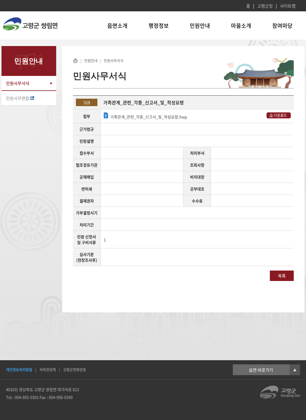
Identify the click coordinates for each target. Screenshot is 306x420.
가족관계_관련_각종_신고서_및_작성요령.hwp (148, 117)
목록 (282, 276)
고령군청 (265, 6)
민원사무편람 (17, 98)
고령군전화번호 (74, 369)
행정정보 (159, 26)
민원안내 (200, 26)
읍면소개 (117, 26)
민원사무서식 (17, 83)
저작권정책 (47, 369)
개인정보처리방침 (19, 369)
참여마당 (282, 26)
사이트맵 (288, 6)
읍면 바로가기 (272, 370)
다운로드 (280, 115)
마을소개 (241, 26)
